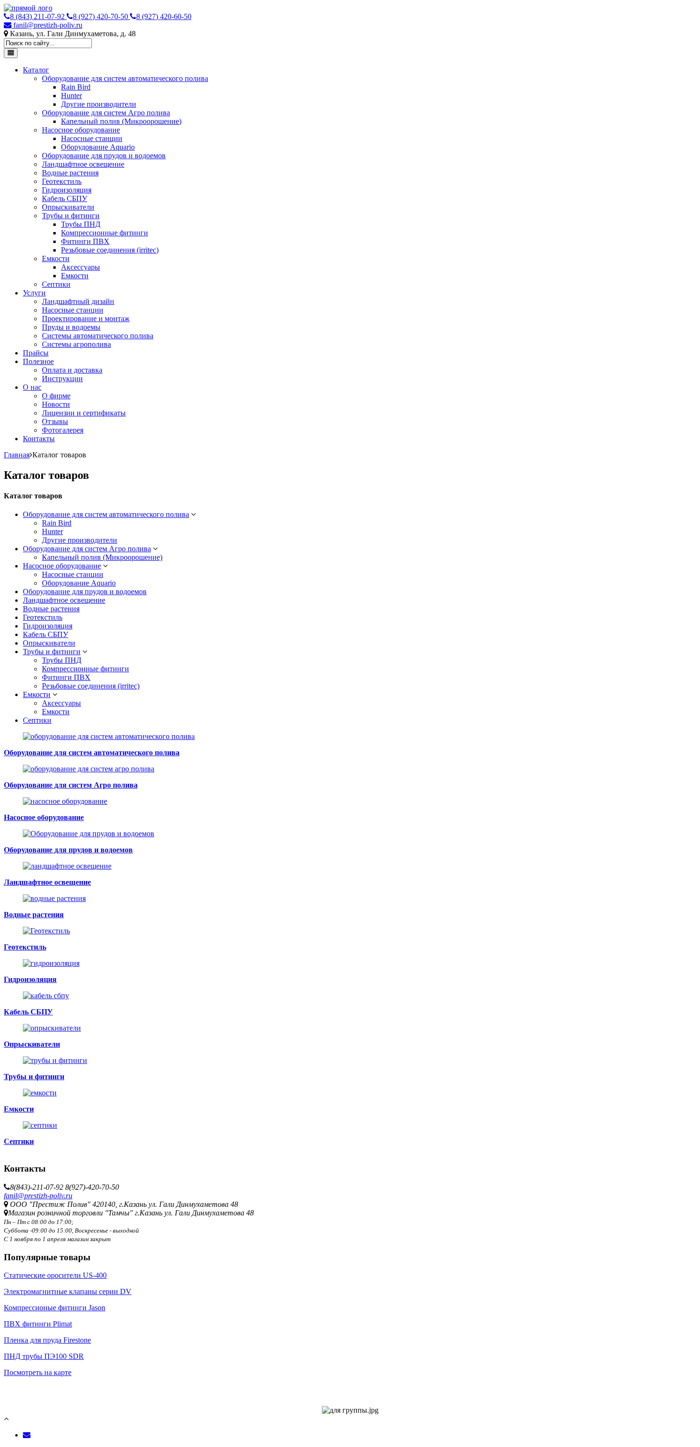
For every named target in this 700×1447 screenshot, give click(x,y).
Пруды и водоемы (71, 327)
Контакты (39, 439)
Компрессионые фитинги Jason (54, 1308)
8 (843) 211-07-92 (38, 16)
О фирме (56, 396)
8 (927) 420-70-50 (101, 16)
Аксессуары (80, 267)
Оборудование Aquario (98, 147)
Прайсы (36, 353)
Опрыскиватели (68, 207)
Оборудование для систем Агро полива (106, 113)
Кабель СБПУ (64, 198)
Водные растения (70, 173)
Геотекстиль (61, 181)
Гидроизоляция (66, 190)
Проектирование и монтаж (86, 318)
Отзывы (55, 421)
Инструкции (62, 378)
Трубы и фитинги (71, 216)
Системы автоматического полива (97, 336)
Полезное (38, 361)
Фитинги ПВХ (85, 241)
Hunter (71, 95)
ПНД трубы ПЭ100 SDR (44, 1356)
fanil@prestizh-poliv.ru (46, 25)
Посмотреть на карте (37, 1372)
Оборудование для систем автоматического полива (125, 78)
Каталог (36, 70)
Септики (56, 284)
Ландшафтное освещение (83, 164)
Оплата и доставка (72, 370)
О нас (32, 387)
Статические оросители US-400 (55, 1275)
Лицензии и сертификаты (84, 413)
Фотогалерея (62, 430)
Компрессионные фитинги (104, 233)
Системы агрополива (76, 344)
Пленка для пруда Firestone (47, 1340)
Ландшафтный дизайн (78, 301)
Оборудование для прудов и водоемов (104, 156)
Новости (56, 404)
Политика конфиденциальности (56, 1381)
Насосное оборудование (81, 130)
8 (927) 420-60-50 (163, 16)
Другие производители (98, 104)
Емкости (56, 258)
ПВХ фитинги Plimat (38, 1324)
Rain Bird (75, 87)
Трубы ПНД (80, 224)
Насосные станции (91, 138)
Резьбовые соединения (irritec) (110, 250)
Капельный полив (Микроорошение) (121, 121)
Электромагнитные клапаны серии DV (67, 1291)
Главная (17, 455)
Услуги (34, 293)
